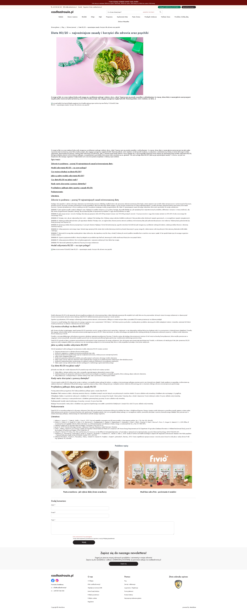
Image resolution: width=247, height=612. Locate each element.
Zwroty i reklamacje (129, 584)
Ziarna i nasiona (72, 17)
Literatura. (55, 196)
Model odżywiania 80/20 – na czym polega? (69, 168)
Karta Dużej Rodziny (93, 591)
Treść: (53, 520)
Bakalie (61, 17)
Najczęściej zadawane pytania (132, 598)
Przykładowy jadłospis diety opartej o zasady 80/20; (72, 188)
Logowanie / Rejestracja (131, 588)
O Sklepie (90, 581)
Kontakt (80, 7)
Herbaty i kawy (165, 17)
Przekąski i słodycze (151, 17)
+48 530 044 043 (57, 7)
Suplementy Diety (122, 17)
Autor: (53, 505)
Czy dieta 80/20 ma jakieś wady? (64, 179)
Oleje (92, 17)
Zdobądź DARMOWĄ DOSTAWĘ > (169, 7)
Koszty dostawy (128, 595)
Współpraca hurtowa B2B (95, 588)
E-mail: (53, 512)
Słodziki (84, 17)
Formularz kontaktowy (57, 584)
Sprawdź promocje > (189, 7)
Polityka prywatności (93, 595)
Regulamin (91, 602)
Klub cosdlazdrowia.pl (94, 584)
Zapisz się (124, 564)
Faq (125, 581)
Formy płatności (128, 591)
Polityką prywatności (109, 538)
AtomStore (193, 607)
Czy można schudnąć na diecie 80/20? (66, 171)
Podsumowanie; (57, 192)
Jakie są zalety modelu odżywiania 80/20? (67, 176)
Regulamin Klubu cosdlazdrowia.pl (92, 7)
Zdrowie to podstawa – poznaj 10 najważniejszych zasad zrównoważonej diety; (82, 163)
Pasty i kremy (136, 17)
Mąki (100, 17)
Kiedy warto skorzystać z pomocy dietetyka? (68, 184)
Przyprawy (109, 17)
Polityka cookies (92, 598)
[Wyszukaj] (160, 12)
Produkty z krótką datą (181, 17)
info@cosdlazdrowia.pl (71, 7)
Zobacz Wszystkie (123, 22)
